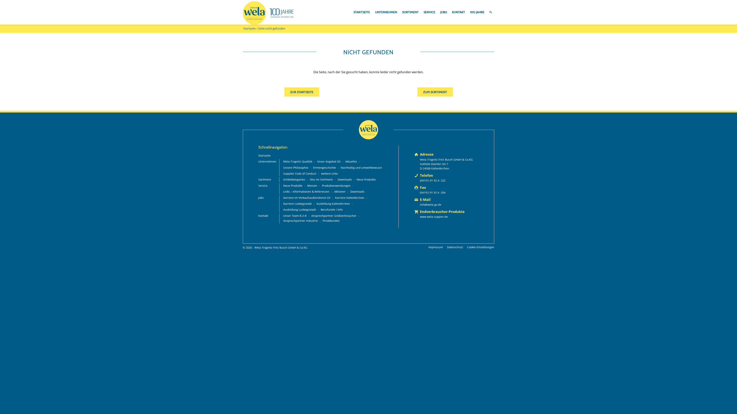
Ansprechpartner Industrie (300, 221)
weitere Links (329, 173)
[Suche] (490, 12)
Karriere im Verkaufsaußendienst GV (306, 198)
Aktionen (339, 191)
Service (263, 185)
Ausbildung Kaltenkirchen (333, 203)
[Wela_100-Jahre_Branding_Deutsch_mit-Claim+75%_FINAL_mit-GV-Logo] (268, 13)
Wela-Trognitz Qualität (297, 161)
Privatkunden (331, 221)
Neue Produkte (366, 179)
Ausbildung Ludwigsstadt (299, 209)
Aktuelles (351, 161)
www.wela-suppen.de (434, 217)
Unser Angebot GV (328, 161)
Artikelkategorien (294, 179)
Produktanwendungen (336, 185)
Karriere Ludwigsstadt (297, 203)
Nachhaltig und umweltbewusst (361, 167)
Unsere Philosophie (295, 167)
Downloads (345, 179)
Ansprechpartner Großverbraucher (333, 216)
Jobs (261, 198)
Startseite (264, 155)
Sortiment (264, 179)
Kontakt (263, 216)
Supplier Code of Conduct (299, 173)
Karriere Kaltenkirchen (349, 198)
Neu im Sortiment (321, 179)
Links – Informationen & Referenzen (306, 191)
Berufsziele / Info (332, 209)
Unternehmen (267, 161)
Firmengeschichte (324, 167)
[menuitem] (362, 12)
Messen (312, 185)
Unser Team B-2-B (295, 216)
